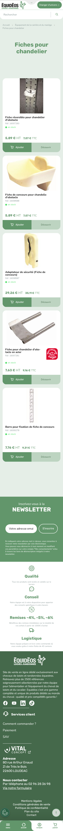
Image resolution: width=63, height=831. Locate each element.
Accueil (6, 25)
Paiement (9, 730)
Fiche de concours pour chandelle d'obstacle (25, 196)
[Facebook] (6, 703)
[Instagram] (32, 703)
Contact (31, 815)
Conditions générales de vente (31, 804)
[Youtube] (15, 703)
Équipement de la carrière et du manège (33, 25)
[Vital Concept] (18, 750)
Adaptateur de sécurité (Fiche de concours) (25, 273)
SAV (6, 737)
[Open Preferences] (5, 812)
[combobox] (25, 14)
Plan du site (31, 811)
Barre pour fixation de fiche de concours (29, 427)
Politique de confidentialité (31, 808)
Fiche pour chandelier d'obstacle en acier (22, 351)
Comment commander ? (19, 724)
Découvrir (46, 147)
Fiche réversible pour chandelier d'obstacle (25, 118)
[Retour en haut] (56, 812)
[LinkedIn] (23, 703)
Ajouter (20, 147)
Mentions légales (31, 801)
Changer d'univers (48, 5)
